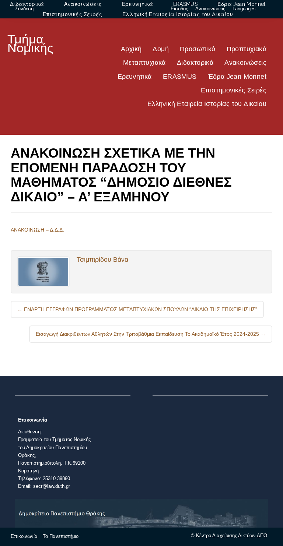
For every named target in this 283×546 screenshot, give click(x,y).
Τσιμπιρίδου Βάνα (102, 259)
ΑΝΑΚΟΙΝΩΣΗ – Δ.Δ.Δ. (37, 230)
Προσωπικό (198, 49)
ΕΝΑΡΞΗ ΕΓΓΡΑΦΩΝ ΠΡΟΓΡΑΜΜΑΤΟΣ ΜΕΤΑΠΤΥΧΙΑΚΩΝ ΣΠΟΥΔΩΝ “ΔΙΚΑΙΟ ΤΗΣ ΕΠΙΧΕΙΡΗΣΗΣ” (137, 309)
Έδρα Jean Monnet (237, 76)
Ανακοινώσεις (245, 62)
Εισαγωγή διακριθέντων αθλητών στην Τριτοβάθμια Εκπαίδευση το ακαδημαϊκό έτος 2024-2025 (151, 334)
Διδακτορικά (195, 62)
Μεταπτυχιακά (144, 62)
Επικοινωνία (24, 536)
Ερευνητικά (135, 76)
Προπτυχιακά (246, 49)
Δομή (161, 49)
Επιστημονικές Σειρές (233, 90)
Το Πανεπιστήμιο (60, 536)
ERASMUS (180, 76)
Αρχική (131, 49)
